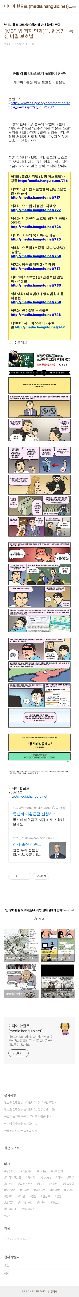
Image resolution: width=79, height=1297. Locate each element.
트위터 (54, 1183)
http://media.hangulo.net (27, 796)
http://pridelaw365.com (29, 838)
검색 (71, 1239)
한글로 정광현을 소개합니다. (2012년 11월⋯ (30, 1102)
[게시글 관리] (26, 876)
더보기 (7, 1215)
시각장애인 (26, 1202)
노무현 (25, 1190)
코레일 (42, 1171)
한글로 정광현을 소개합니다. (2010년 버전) (29, 1109)
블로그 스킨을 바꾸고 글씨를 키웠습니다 (27, 1116)
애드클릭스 (28, 1209)
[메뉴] (74, 6)
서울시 (42, 1202)
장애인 (9, 1183)
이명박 (56, 1190)
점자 (41, 1183)
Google (46, 1177)
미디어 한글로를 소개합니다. (20, 1123)
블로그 (56, 1202)
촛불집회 (69, 1183)
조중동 (9, 1202)
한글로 (46, 1196)
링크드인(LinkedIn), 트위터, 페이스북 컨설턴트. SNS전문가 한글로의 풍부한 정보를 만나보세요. (30, 1040)
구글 (71, 1177)
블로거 (9, 1196)
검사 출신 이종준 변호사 (25, 844)
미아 (60, 1177)
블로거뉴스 (26, 1183)
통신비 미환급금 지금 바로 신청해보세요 (38, 822)
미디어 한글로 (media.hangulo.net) (36, 6)
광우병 (70, 1190)
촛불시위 (27, 1171)
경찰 (59, 1196)
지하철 (31, 1177)
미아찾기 (58, 1171)
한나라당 (11, 1209)
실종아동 (11, 1171)
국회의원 (41, 1190)
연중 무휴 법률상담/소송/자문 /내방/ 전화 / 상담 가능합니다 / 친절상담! (26, 852)
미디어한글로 (13, 1177)
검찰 (33, 1196)
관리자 (54, 1291)
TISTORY (41, 1291)
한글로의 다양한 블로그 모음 (20, 1130)
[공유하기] (21, 876)
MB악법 (10, 1190)
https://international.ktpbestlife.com (35, 807)
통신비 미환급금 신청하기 (35, 814)
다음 (22, 1196)
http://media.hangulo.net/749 (40, 327)
